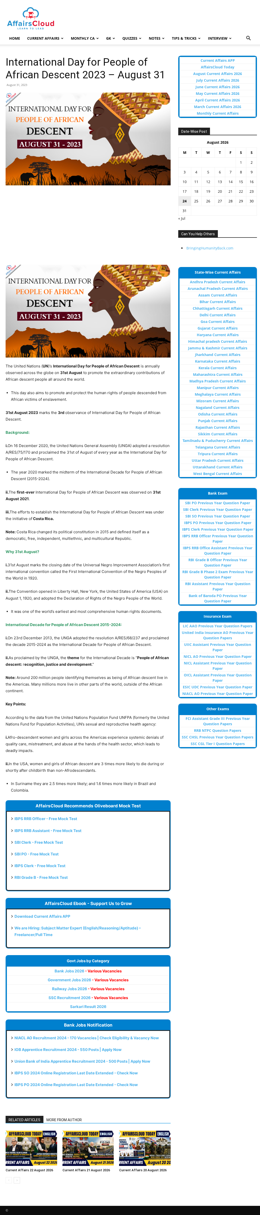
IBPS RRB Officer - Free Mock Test (45, 818)
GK (108, 38)
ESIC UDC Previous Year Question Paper (217, 687)
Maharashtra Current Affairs (217, 374)
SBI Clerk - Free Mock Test (38, 842)
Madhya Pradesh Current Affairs (217, 381)
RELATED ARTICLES (24, 1120)
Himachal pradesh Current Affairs (217, 341)
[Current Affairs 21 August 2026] (88, 1148)
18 (196, 191)
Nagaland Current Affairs (217, 407)
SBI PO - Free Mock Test (36, 854)
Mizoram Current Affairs (217, 400)
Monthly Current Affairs (218, 113)
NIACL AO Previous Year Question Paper (217, 693)
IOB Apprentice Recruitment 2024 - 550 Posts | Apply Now (68, 1049)
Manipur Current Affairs (218, 387)
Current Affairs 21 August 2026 (86, 1170)
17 (185, 191)
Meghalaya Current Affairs (218, 394)
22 (241, 191)
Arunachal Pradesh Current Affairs (218, 288)
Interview (218, 38)
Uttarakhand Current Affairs (217, 467)
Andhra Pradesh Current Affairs (217, 281)
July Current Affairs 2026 (217, 80)
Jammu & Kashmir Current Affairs (217, 348)
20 (220, 191)
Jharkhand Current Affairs (217, 354)
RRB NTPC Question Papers (217, 730)
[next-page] (17, 1180)
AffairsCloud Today (217, 67)
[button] (248, 38)
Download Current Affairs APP (42, 916)
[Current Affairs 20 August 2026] (145, 1148)
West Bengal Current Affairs (217, 473)
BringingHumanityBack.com (209, 248)
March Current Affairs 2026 (217, 106)
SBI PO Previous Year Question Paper (217, 502)
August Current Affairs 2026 (217, 73)
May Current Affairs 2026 (217, 93)
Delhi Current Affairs (218, 315)
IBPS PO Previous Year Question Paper (217, 522)
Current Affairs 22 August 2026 (29, 1170)
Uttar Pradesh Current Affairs (217, 460)
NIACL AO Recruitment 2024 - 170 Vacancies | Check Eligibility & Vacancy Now (86, 1037)
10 (185, 181)
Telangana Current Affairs (217, 447)
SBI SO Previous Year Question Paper (217, 516)
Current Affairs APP (218, 60)
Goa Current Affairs (218, 321)
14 (231, 181)
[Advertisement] (88, 227)
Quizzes (129, 38)
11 (196, 181)
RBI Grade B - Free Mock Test (41, 877)
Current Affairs (43, 38)
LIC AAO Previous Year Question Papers (217, 626)
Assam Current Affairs (217, 295)
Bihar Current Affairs (218, 301)
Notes (154, 38)
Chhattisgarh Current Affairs (217, 308)
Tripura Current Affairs (218, 453)
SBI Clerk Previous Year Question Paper (217, 509)
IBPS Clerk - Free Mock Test (40, 865)
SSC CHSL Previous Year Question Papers (217, 737)
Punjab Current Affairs (217, 420)
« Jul (181, 218)
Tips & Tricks (184, 38)
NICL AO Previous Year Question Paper (218, 656)
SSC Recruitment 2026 (88, 997)
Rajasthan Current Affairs (218, 427)
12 (208, 181)
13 (220, 181)
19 (208, 191)
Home (14, 38)
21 (231, 191)
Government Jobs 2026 (88, 979)
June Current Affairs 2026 (218, 86)
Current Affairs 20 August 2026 (143, 1170)
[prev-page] (9, 1180)
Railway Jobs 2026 (88, 988)
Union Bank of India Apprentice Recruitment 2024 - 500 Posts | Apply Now (82, 1061)
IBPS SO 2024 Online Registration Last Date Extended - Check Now (76, 1073)
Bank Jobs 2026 (88, 971)
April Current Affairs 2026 (217, 100)
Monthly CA (83, 38)
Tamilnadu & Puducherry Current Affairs (218, 440)
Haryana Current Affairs (218, 334)
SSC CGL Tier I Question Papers (218, 743)
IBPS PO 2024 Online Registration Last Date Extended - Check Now (76, 1084)
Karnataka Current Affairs (217, 361)
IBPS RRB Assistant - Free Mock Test (48, 830)
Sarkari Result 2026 (88, 1006)
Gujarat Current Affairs (218, 328)
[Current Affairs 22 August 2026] (31, 1148)
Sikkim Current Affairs (217, 434)
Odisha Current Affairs (217, 414)
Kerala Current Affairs (218, 367)
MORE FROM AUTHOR (64, 1120)
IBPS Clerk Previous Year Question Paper (217, 529)
